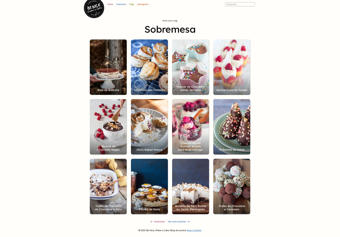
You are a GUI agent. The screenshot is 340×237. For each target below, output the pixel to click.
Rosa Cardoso (194, 230)
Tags (131, 4)
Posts (110, 4)
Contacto (121, 4)
